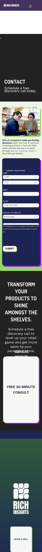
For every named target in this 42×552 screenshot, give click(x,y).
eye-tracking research (26, 151)
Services (21, 352)
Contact (21, 366)
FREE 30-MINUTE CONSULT (21, 390)
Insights (21, 356)
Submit (9, 248)
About (21, 361)
